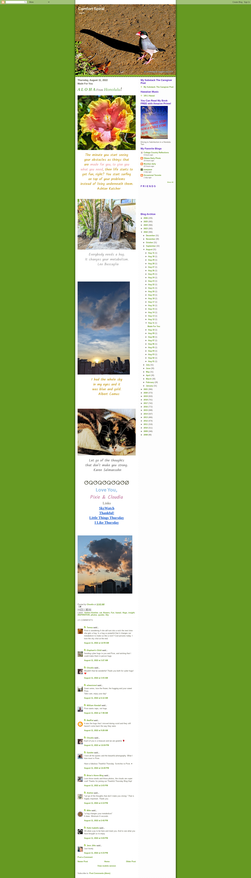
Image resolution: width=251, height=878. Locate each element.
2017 (146, 403)
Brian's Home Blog (95, 775)
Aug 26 (151, 270)
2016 (146, 407)
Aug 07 (151, 340)
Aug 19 (151, 295)
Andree (90, 793)
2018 (146, 400)
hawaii (118, 613)
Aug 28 (151, 263)
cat (100, 613)
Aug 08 (151, 337)
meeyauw (148, 169)
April (148, 375)
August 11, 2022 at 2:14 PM (96, 803)
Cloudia (90, 668)
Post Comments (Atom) (99, 873)
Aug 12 (151, 319)
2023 (146, 228)
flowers (106, 613)
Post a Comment (85, 857)
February (150, 382)
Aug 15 (151, 309)
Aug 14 (151, 312)
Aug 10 (151, 330)
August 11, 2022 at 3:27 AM (96, 660)
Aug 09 (151, 333)
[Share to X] (84, 609)
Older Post (131, 861)
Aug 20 (151, 291)
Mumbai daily (150, 164)
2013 (146, 417)
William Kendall (94, 705)
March (149, 379)
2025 (146, 221)
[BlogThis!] (81, 609)
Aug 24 (151, 277)
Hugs (124, 613)
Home (107, 861)
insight (131, 613)
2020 (146, 393)
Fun (112, 613)
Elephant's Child (94, 650)
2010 (146, 428)
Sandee (90, 753)
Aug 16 (151, 305)
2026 (146, 218)
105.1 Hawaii (149, 96)
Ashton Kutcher (91, 613)
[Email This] (78, 609)
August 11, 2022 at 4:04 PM (96, 838)
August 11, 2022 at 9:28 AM (96, 730)
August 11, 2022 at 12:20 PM (96, 768)
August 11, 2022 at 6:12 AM (96, 698)
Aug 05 (151, 347)
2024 (146, 225)
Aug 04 (151, 351)
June (148, 368)
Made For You (154, 326)
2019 (146, 396)
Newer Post (83, 861)
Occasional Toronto (152, 175)
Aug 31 (151, 253)
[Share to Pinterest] (89, 609)
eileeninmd (92, 685)
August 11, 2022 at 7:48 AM (96, 713)
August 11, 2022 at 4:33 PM (96, 853)
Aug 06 (151, 344)
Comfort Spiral (91, 9)
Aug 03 (151, 354)
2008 (146, 435)
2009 (146, 431)
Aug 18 (151, 298)
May (148, 372)
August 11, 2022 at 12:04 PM (96, 745)
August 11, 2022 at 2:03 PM (96, 785)
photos (94, 615)
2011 (146, 424)
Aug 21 (151, 288)
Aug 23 (151, 281)
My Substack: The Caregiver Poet (158, 87)
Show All (170, 182)
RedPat (90, 720)
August (149, 249)
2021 (146, 389)
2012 (146, 421)
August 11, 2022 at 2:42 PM (96, 820)
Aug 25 (151, 274)
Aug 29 (151, 260)
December (151, 235)
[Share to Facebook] (87, 609)
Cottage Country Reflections (156, 152)
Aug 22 (151, 284)
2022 (146, 232)
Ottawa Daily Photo (152, 158)
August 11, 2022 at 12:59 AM (96, 643)
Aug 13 (151, 316)
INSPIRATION (84, 615)
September (151, 246)
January (150, 386)
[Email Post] (107, 606)
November (151, 239)
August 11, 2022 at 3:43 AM (96, 678)
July (148, 365)
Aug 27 (151, 267)
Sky (107, 615)
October (150, 242)
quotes (101, 615)
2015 (146, 410)
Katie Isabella (93, 828)
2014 (146, 414)
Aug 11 (151, 323)
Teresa (90, 627)
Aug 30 (151, 256)
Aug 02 (151, 358)
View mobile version (106, 866)
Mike (89, 810)
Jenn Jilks (91, 845)
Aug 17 (151, 302)
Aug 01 (151, 361)
